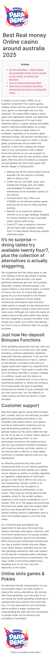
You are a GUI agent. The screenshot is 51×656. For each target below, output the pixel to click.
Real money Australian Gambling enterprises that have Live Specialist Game (27, 89)
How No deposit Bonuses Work (25, 82)
